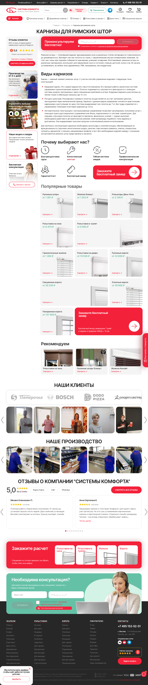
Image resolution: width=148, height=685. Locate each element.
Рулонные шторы (36, 18)
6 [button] (75, 531)
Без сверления (12, 656)
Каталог (15, 18)
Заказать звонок (23, 184)
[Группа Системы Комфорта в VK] (120, 642)
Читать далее (85, 521)
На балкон (38, 639)
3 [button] (69, 531)
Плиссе (9, 625)
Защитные (38, 642)
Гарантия (93, 649)
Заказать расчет (56, 2)
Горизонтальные (13, 660)
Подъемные (67, 649)
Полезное (94, 653)
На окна (37, 625)
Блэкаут (76, 18)
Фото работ (41, 2)
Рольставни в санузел (94, 18)
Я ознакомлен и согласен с (104, 46)
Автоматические (13, 663)
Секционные (67, 653)
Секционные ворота (133, 18)
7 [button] (76, 531)
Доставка (94, 646)
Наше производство (98, 663)
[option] (43, 397)
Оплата (93, 635)
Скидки (94, 2)
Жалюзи (10, 621)
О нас (92, 625)
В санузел (38, 635)
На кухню (10, 635)
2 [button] (67, 531)
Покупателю (73, 2)
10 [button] (82, 531)
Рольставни (40, 621)
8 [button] (78, 531)
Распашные (66, 646)
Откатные (66, 632)
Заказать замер (79, 10)
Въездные (66, 639)
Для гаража (39, 646)
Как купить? (95, 656)
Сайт (53, 490)
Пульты (65, 625)
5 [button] (73, 531)
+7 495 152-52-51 (129, 626)
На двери (38, 632)
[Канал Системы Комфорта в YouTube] (124, 642)
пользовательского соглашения (129, 680)
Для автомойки (68, 660)
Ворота (65, 621)
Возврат (93, 642)
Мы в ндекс (22, 491)
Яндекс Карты (38, 490)
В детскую (10, 642)
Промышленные (68, 663)
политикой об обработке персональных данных (113, 46)
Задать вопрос (129, 661)
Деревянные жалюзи (57, 18)
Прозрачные (39, 649)
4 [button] (71, 531)
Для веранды (39, 656)
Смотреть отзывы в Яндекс (22, 59)
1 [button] (65, 531)
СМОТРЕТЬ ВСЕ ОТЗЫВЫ (126, 490)
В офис (9, 632)
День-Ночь (114, 18)
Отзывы (85, 2)
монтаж (71, 159)
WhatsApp (66, 490)
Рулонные (10, 639)
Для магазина (39, 660)
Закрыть (16, 679)
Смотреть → (48, 214)
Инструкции (95, 659)
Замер (92, 628)
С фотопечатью (40, 663)
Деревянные (11, 649)
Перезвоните (98, 10)
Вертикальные (12, 653)
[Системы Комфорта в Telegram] (129, 642)
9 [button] (80, 531)
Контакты (114, 2)
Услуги (103, 2)
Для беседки (39, 653)
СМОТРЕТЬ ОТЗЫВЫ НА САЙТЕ (22, 63)
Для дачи (38, 628)
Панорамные (67, 656)
